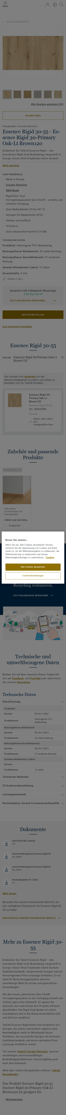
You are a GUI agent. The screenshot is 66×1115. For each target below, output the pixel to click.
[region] (33, 557)
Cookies (50, 557)
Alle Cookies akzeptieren (33, 567)
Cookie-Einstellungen (32, 576)
